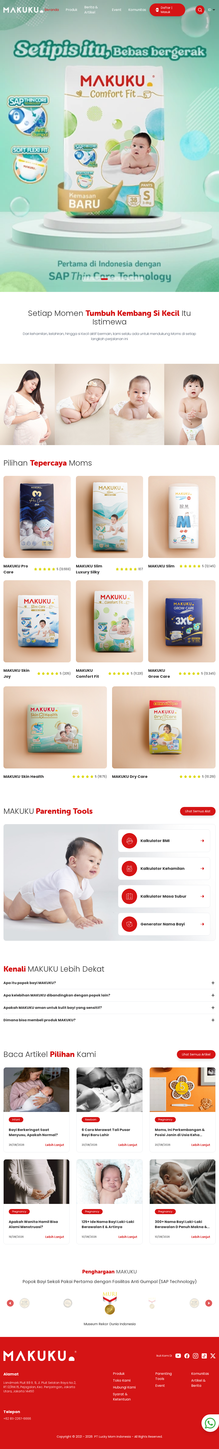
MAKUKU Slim (161, 566)
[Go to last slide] (10, 1303)
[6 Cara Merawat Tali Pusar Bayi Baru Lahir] (109, 1089)
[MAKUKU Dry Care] (164, 727)
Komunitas (137, 9)
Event (116, 9)
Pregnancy (165, 1119)
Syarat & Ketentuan (122, 1397)
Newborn (90, 1119)
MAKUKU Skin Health (23, 776)
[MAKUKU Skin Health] (55, 727)
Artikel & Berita (198, 1383)
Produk (71, 9)
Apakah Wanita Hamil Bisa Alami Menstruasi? (33, 1224)
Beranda (51, 9)
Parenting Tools (163, 1376)
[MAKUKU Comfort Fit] (109, 621)
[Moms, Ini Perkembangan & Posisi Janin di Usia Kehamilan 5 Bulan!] (182, 1089)
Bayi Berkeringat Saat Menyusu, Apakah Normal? (33, 1132)
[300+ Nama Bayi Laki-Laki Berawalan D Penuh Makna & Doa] (182, 1181)
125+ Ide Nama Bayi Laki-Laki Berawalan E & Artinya (108, 1224)
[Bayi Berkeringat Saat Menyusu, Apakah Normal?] (36, 1089)
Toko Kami (121, 1380)
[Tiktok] (204, 1356)
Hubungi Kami (124, 1387)
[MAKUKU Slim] (182, 517)
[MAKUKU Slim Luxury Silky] (109, 517)
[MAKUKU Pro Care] (37, 517)
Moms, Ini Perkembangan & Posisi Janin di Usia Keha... (180, 1132)
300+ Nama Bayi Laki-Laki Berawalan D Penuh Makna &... (182, 1224)
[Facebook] (186, 1356)
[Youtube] (178, 1355)
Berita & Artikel (91, 10)
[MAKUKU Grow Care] (182, 621)
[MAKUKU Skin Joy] (37, 621)
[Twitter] (213, 1356)
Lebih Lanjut (54, 1145)
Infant (16, 1119)
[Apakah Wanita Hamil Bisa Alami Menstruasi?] (36, 1181)
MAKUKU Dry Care (130, 776)
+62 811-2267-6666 (17, 1418)
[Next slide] (208, 1303)
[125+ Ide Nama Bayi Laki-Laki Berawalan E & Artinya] (109, 1181)
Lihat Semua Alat (197, 811)
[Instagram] (195, 1356)
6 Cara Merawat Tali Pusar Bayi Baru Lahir (106, 1132)
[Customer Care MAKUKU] (210, 1423)
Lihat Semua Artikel (196, 1054)
